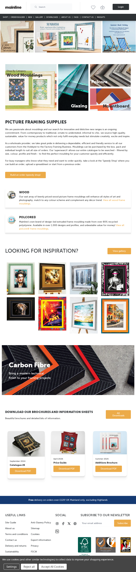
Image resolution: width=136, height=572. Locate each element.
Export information (41, 540)
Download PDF (23, 471)
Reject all (29, 567)
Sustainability (12, 551)
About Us (66, 17)
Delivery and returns (15, 545)
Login (121, 6)
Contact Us (88, 17)
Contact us (11, 540)
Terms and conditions (16, 534)
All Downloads (118, 414)
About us (10, 528)
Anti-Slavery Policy (41, 522)
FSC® (34, 551)
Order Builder (18, 17)
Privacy (34, 545)
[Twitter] (69, 523)
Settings (11, 567)
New (30, 17)
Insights (101, 17)
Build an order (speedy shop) (25, 174)
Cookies (35, 534)
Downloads (52, 17)
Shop (5, 17)
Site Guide (10, 522)
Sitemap (35, 528)
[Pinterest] (75, 523)
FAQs (76, 17)
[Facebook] (63, 523)
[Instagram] (57, 523)
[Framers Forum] (57, 531)
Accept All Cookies (52, 567)
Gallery (39, 17)
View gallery (119, 251)
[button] (17, 37)
